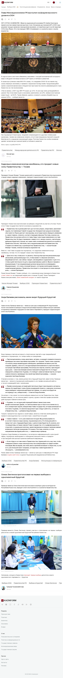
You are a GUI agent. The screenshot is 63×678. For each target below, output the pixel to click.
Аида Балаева (34, 461)
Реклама (3, 665)
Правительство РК (47, 150)
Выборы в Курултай (36, 583)
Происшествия (5, 614)
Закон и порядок (56, 7)
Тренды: (3, 7)
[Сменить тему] (54, 2)
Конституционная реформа (28, 7)
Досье (48, 7)
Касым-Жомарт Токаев (9, 283)
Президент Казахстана (39, 283)
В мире (3, 627)
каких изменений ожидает (25, 277)
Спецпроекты (41, 7)
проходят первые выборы (32, 575)
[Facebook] (12, 19)
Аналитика (4, 620)
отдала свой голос (13, 455)
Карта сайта (5, 659)
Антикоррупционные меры (9, 646)
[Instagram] (2, 19)
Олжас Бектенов (51, 583)
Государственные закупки (9, 649)
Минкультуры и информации (51, 461)
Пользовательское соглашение (10, 636)
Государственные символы (9, 643)
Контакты (4, 662)
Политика (4, 617)
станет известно (6, 275)
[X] (15, 19)
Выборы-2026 (11, 7)
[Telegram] (9, 19)
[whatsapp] (5, 19)
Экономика (4, 624)
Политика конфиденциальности (10, 640)
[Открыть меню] (60, 2)
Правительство (7, 150)
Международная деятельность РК (27, 150)
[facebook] (14, 604)
